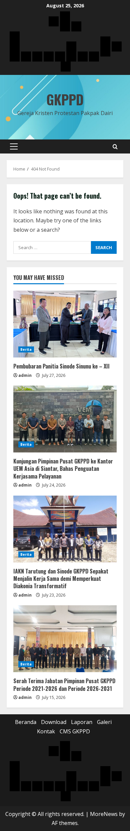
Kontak (46, 731)
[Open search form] (115, 146)
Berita (26, 349)
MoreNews (104, 814)
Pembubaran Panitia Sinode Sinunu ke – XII (61, 366)
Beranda (25, 722)
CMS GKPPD (75, 731)
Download (53, 722)
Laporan (81, 722)
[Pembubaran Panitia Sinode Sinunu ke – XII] (65, 324)
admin (25, 375)
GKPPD (65, 99)
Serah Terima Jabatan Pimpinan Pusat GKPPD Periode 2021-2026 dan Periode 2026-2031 (64, 684)
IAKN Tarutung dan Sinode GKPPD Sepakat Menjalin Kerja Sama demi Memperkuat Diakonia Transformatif (60, 578)
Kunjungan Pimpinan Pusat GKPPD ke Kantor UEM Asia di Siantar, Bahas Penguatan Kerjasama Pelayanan (63, 468)
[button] (14, 146)
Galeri (104, 722)
